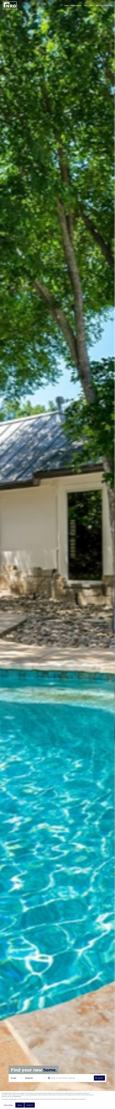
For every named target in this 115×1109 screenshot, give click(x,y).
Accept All (30, 1105)
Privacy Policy (17, 1096)
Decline (20, 1105)
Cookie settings (8, 1105)
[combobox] (63, 1078)
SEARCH (101, 1078)
